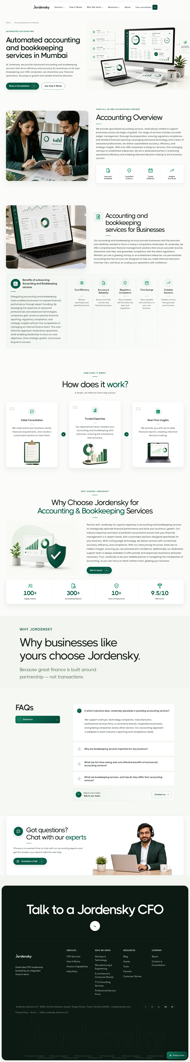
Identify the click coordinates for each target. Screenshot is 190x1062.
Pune (95, 1058)
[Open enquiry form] (95, 926)
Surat (119, 1058)
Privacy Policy (22, 1012)
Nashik (70, 1058)
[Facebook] (145, 1006)
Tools (126, 966)
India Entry (72, 971)
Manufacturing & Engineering (103, 967)
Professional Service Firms (105, 992)
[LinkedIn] (158, 1006)
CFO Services (73, 956)
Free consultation (143, 7)
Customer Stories (132, 976)
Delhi (107, 1056)
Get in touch (98, 570)
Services (58, 7)
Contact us (162, 794)
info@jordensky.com (121, 1007)
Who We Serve (94, 7)
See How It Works (53, 86)
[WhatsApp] (172, 1006)
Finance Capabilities (77, 966)
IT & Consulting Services (103, 984)
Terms (33, 1012)
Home (8, 23)
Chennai (83, 1056)
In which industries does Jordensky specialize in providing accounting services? (124, 710)
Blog (125, 956)
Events (126, 961)
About (128, 7)
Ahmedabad (34, 1056)
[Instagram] (152, 1006)
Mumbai (46, 1058)
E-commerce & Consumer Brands (104, 975)
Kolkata (155, 1056)
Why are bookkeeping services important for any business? (113, 749)
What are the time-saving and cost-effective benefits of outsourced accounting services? (118, 764)
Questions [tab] (28, 719)
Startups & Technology (101, 958)
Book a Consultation (21, 86)
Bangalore (59, 1056)
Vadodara (143, 1058)
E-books (127, 971)
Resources (113, 7)
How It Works (75, 7)
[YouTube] (165, 1006)
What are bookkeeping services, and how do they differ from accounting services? (120, 779)
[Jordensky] (41, 7)
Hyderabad (131, 1056)
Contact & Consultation (158, 963)
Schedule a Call (31, 861)
